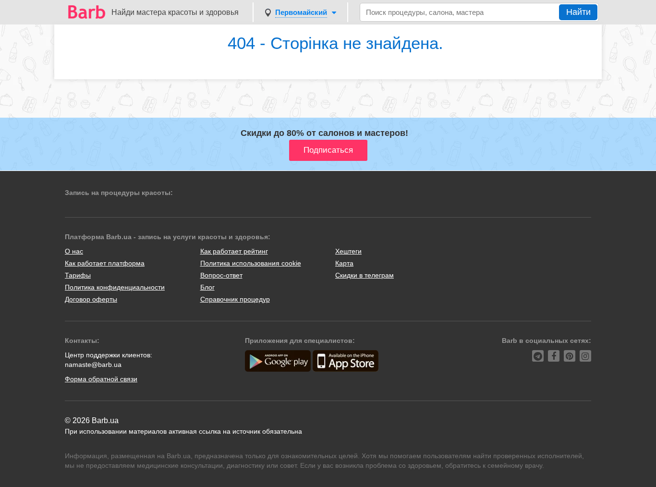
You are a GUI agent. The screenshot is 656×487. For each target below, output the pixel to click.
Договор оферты (91, 299)
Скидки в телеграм (364, 275)
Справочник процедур (235, 299)
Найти (578, 12)
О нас (74, 251)
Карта (344, 263)
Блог (207, 287)
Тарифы (78, 275)
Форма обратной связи (101, 379)
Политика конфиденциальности (115, 287)
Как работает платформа (105, 263)
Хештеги (348, 251)
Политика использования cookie (250, 263)
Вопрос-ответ (221, 275)
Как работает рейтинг (234, 251)
